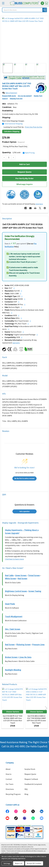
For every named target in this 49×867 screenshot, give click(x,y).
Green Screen (21, 575)
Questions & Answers (24, 504)
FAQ (26, 789)
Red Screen (22, 578)
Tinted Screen (34, 575)
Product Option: (13, 142)
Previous (3, 708)
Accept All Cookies (34, 863)
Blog (26, 794)
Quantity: (18, 152)
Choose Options (12, 712)
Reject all (18, 863)
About (8, 769)
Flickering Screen (23, 644)
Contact (9, 779)
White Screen (10, 578)
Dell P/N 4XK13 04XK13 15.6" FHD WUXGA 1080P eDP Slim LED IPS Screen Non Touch (36, 719)
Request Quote (30, 774)
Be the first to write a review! (24, 478)
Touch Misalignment (13, 616)
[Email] (30, 208)
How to (8, 774)
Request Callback (31, 779)
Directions (10, 789)
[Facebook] (26, 208)
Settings (7, 863)
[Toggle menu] (3, 3)
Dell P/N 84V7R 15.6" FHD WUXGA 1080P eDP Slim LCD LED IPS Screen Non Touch (12, 719)
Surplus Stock (29, 769)
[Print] (35, 208)
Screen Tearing (34, 591)
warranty (16, 343)
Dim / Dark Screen (12, 629)
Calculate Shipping (11, 131)
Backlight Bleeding (13, 669)
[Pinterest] (45, 208)
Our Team (9, 784)
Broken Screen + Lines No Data (18, 657)
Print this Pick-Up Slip (33, 127)
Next (46, 708)
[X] (40, 208)
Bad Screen (10, 644)
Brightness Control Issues (16, 591)
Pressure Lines (38, 644)
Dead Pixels (10, 603)
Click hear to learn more (14, 559)
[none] (24, 39)
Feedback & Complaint (33, 784)
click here (39, 204)
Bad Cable (9, 575)
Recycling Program (13, 794)
